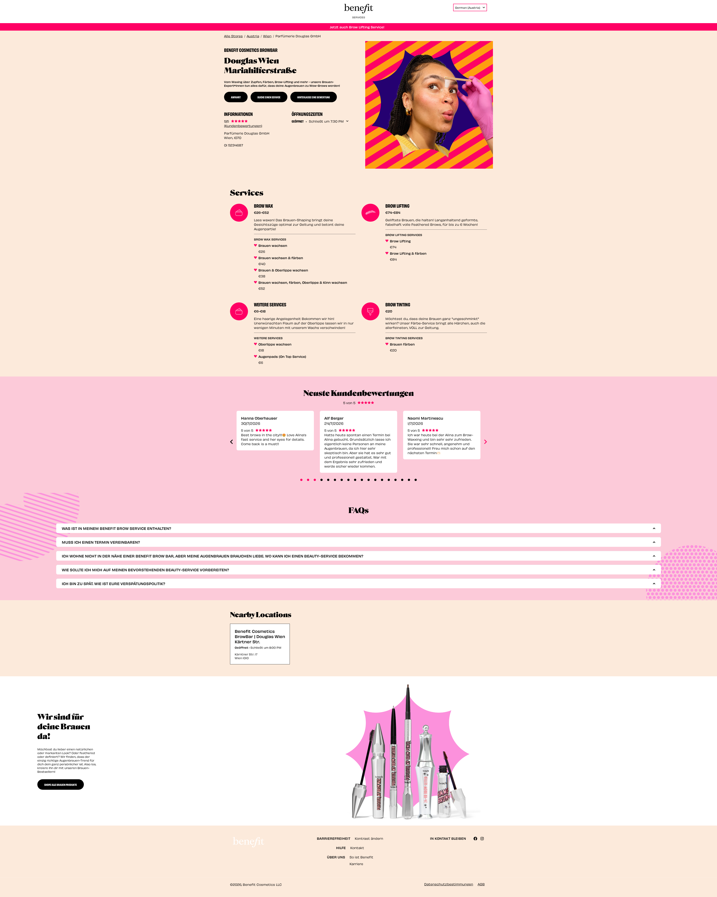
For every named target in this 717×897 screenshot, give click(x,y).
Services (358, 17)
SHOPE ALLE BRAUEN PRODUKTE (60, 784)
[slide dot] (301, 480)
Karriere (356, 863)
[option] (275, 442)
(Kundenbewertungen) (243, 125)
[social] (477, 838)
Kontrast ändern (369, 838)
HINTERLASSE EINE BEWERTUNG (313, 97)
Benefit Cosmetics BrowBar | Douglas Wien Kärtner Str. (260, 636)
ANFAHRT (236, 97)
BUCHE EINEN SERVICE (268, 97)
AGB (481, 884)
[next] (485, 442)
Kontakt (357, 847)
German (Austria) (467, 7)
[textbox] (355, 528)
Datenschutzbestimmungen (448, 884)
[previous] (231, 442)
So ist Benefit (361, 856)
